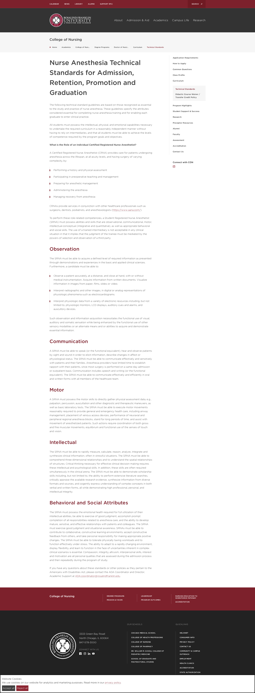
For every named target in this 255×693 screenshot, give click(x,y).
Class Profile (179, 75)
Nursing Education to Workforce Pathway (186, 597)
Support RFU (106, 4)
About (118, 20)
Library (79, 4)
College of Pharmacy (142, 646)
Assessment (178, 140)
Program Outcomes (150, 600)
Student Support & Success (186, 111)
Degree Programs (115, 596)
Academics (160, 20)
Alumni (91, 4)
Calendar (54, 4)
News (67, 4)
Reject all (22, 688)
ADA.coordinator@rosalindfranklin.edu (97, 576)
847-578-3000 (87, 642)
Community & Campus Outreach (190, 652)
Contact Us (178, 152)
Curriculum (178, 81)
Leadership (146, 596)
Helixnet (184, 633)
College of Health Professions (147, 637)
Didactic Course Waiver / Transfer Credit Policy (187, 95)
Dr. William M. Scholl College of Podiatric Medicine (147, 652)
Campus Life (180, 20)
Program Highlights (182, 105)
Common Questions (182, 69)
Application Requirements (185, 58)
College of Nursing (141, 642)
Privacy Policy (187, 642)
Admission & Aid (138, 20)
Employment (186, 659)
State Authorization (190, 672)
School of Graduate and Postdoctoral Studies (143, 660)
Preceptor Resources (183, 123)
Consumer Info (187, 637)
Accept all (8, 688)
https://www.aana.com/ (127, 210)
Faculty (176, 134)
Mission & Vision (115, 600)
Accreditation (179, 146)
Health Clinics (187, 663)
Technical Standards (185, 89)
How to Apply (179, 63)
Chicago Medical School (143, 633)
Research (199, 20)
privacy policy (113, 682)
